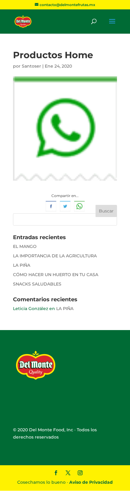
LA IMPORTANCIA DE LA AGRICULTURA (55, 256)
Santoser (31, 66)
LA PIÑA (21, 265)
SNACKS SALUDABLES (37, 284)
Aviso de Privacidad (91, 482)
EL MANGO (25, 246)
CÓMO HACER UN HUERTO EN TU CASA (55, 274)
